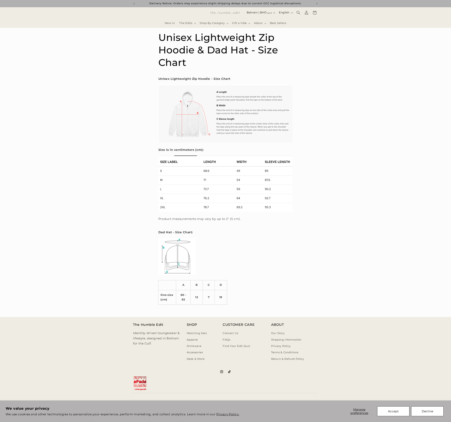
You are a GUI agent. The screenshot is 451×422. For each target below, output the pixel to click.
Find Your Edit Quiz (236, 346)
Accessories (195, 352)
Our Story (278, 333)
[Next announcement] (317, 3)
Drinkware (194, 346)
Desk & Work (196, 359)
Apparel (192, 339)
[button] (187, 23)
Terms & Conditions (284, 352)
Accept (393, 411)
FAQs (226, 339)
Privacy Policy (281, 346)
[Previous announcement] (134, 3)
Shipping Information (286, 339)
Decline (427, 411)
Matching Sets (197, 333)
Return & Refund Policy (287, 359)
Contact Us (230, 333)
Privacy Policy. (227, 414)
